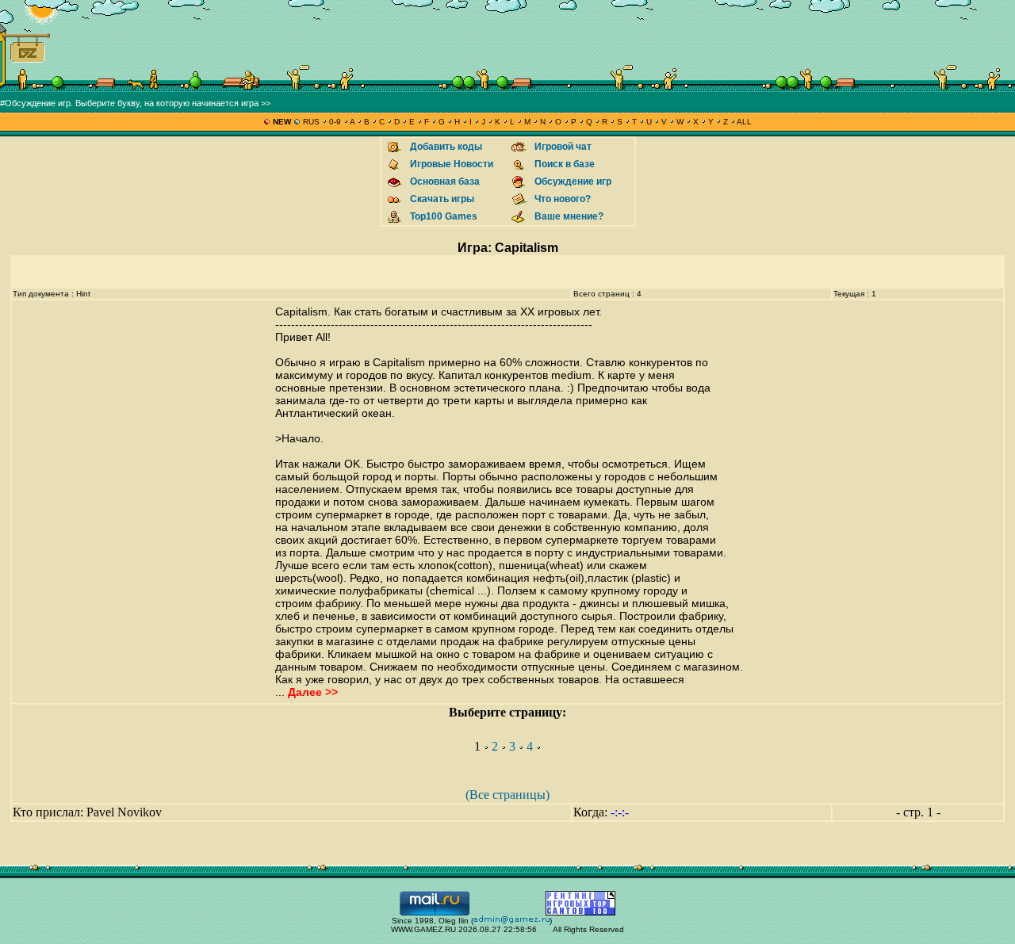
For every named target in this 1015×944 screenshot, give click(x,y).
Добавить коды (446, 146)
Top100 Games (443, 216)
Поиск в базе (564, 164)
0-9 (335, 121)
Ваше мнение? (568, 216)
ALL (743, 121)
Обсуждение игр (572, 181)
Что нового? (562, 198)
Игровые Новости (451, 164)
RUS (311, 121)
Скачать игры (442, 198)
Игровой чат (563, 146)
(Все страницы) (507, 794)
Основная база (445, 181)
